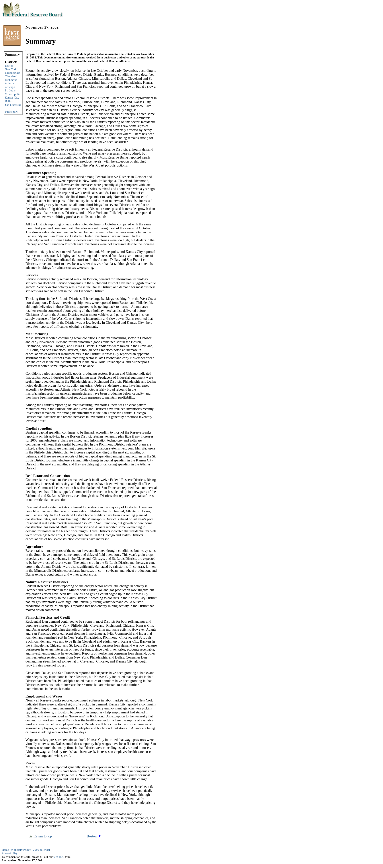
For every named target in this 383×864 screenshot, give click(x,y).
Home (5, 849)
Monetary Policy (21, 849)
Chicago (10, 87)
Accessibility (10, 853)
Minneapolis (12, 94)
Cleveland (11, 76)
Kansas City (12, 97)
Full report (11, 111)
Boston (9, 65)
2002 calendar (41, 849)
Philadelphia (12, 72)
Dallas (8, 101)
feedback (59, 856)
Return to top (42, 836)
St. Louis (10, 90)
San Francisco (13, 104)
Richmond (11, 79)
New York (11, 69)
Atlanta (9, 83)
